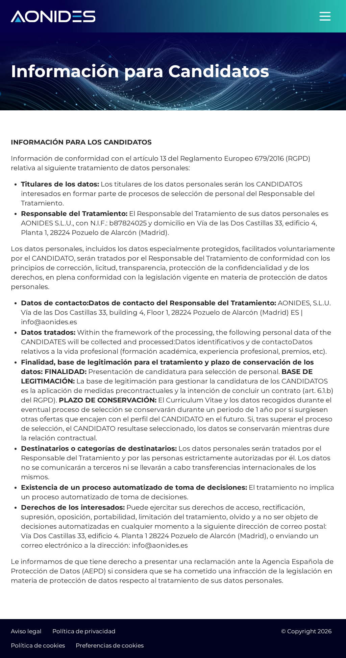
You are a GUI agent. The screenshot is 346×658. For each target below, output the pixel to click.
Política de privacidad (84, 631)
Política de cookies (38, 645)
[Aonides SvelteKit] (53, 16)
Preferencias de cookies (110, 645)
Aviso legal (26, 631)
